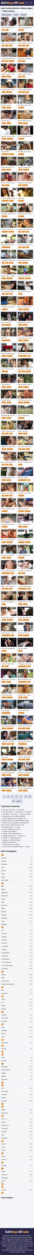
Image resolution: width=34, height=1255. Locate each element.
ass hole (6, 814)
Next (18, 801)
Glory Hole (16, 1018)
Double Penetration (16, 984)
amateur (21, 201)
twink (6, 30)
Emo (16, 990)
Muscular (16, 1079)
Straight (16, 1132)
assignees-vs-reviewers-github (14, 816)
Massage (16, 1067)
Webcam (16, 1175)
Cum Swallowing (16, 965)
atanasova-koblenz (10, 831)
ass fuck (28, 812)
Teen (16, 1147)
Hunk (16, 1037)
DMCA (23, 1252)
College (16, 949)
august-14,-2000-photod (11, 840)
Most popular (6, 15)
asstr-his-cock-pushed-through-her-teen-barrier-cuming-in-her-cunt (15, 824)
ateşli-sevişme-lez (9, 836)
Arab (16, 874)
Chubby (16, 940)
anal (11, 45)
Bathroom (16, 896)
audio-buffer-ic (15, 838)
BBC (16, 886)
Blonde (16, 912)
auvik (28, 847)
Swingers (16, 1138)
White (16, 1181)
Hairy (16, 1027)
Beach (16, 899)
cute (20, 185)
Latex (16, 1057)
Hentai (16, 1034)
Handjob (16, 1030)
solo (29, 480)
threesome (5, 201)
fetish (3, 790)
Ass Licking (16, 880)
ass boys (21, 810)
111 (25, 797)
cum (29, 356)
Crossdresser (16, 959)
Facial (16, 999)
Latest (16, 15)
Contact (12, 1252)
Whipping (16, 1178)
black (3, 92)
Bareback (16, 893)
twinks (4, 76)
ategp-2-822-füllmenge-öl (12, 834)
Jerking (16, 1049)
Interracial (16, 1043)
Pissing (16, 1098)
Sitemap (30, 1250)
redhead (21, 30)
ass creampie (7, 812)
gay (3, 30)
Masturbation (16, 1070)
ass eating (19, 812)
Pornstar (16, 1101)
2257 (18, 1252)
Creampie (16, 956)
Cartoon (16, 934)
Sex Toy (16, 1119)
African (16, 861)
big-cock (9, 92)
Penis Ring (16, 1091)
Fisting (16, 1009)
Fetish (16, 1006)
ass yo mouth (25, 814)
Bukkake (16, 924)
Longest (23, 15)
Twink (16, 1150)
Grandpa (16, 1021)
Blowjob (16, 915)
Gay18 (12, 3)
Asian (16, 877)
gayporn (7, 325)
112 (30, 797)
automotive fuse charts (11, 844)
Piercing (16, 1095)
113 (13, 801)
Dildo (16, 978)
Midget (16, 1073)
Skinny (16, 1122)
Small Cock (16, 1125)
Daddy (16, 975)
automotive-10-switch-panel (13, 847)
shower (4, 744)
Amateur (16, 864)
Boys (16, 921)
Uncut (16, 1156)
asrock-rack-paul (9, 810)
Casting (16, 937)
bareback (10, 138)
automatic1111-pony (10, 842)
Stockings (16, 1128)
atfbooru (22, 836)
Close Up (16, 943)
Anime (16, 871)
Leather (16, 1061)
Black (16, 908)
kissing (9, 76)
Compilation (16, 953)
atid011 (5, 838)
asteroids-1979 (8, 827)
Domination (16, 981)
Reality (16, 1110)
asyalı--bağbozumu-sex (11, 829)
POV (16, 1088)
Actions (16, 858)
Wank (16, 1171)
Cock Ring (16, 946)
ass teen (15, 814)
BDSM (16, 889)
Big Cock (16, 905)
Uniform (16, 1160)
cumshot (21, 107)
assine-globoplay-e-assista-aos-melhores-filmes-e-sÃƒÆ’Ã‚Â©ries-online (15, 819)
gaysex (12, 61)
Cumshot (16, 969)
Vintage (16, 1165)
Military (16, 1076)
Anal (16, 867)
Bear (16, 902)
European (16, 993)
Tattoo (16, 1144)
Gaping (16, 1015)
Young (16, 1190)
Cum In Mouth (16, 962)
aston (18, 827)
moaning (4, 154)
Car (16, 930)
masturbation (6, 247)
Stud (16, 1135)
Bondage (16, 918)
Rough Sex (16, 1113)
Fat (16, 1002)
